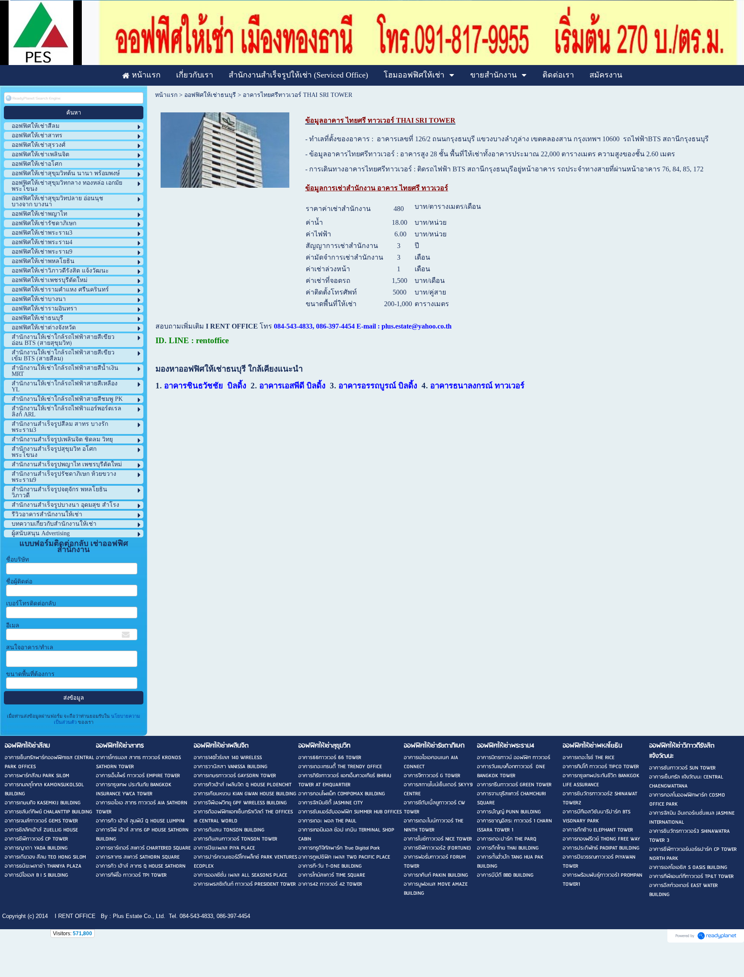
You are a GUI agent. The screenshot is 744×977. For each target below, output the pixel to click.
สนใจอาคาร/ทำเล (29, 647)
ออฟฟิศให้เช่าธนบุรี (210, 95)
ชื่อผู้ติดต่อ (19, 581)
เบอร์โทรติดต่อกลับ (31, 603)
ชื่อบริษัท (17, 559)
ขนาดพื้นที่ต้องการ (30, 674)
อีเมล (12, 625)
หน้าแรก (166, 95)
